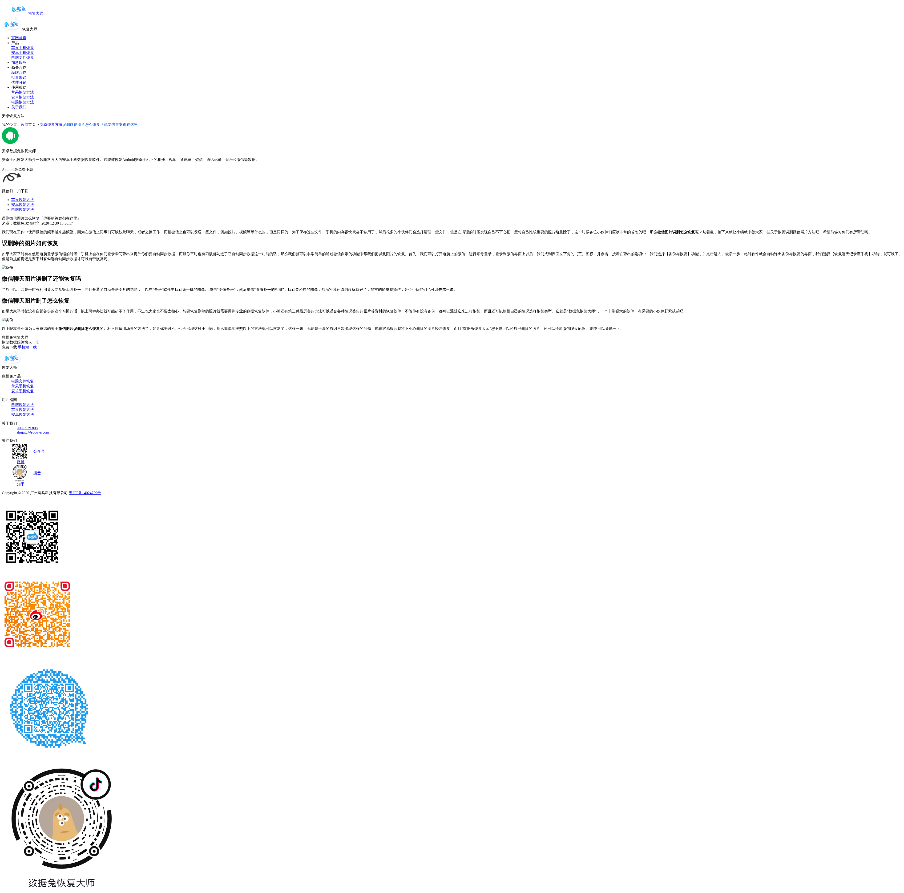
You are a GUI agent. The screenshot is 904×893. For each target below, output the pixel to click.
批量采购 (18, 77)
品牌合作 (18, 72)
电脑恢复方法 (22, 102)
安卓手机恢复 (22, 53)
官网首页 (18, 38)
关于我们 (18, 107)
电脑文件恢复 (22, 58)
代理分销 (18, 82)
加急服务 (18, 63)
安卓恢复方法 (22, 97)
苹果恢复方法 (22, 92)
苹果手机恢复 (22, 48)
